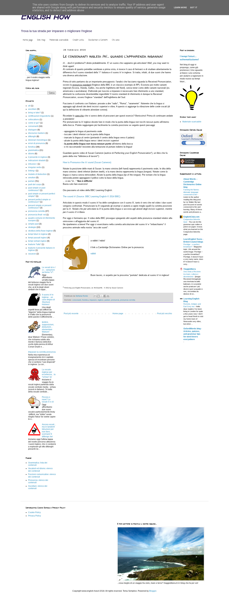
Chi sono (115, 40)
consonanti (76, 300)
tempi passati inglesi (37, 237)
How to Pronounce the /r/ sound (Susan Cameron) (87, 162)
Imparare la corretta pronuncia (42, 352)
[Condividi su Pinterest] (108, 296)
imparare (93, 300)
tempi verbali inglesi (37, 241)
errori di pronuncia (36, 143)
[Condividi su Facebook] (104, 296)
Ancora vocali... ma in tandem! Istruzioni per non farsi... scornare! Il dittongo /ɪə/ (49, 430)
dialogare (32, 130)
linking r (31, 171)
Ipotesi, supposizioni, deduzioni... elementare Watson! (48, 327)
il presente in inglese (37, 157)
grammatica (33, 150)
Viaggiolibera (189, 269)
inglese (100, 300)
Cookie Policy (34, 512)
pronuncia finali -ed (37, 214)
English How (45, 16)
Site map (41, 40)
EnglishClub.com (191, 217)
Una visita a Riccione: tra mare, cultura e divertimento (192, 274)
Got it (193, 7)
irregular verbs (34, 167)
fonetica (85, 300)
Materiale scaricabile (59, 40)
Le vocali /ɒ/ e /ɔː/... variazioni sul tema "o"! (48, 269)
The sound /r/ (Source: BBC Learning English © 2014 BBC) (91, 196)
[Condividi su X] (101, 296)
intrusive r (32, 164)
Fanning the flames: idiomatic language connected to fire (191, 192)
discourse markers (36, 133)
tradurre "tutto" (34, 244)
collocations (33, 119)
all (29, 106)
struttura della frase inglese (40, 231)
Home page (28, 40)
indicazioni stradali (36, 160)
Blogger (152, 591)
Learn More (180, 7)
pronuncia (115, 300)
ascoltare (32, 109)
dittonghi (32, 136)
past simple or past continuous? (36, 189)
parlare (107, 300)
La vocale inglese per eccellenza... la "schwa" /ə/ (48, 373)
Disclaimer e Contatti (98, 40)
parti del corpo (34, 184)
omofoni (32, 177)
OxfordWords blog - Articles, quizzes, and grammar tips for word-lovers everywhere (192, 334)
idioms (31, 153)
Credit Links (78, 40)
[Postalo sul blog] (98, 296)
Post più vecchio (164, 313)
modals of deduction (37, 174)
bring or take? (34, 112)
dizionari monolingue (37, 140)
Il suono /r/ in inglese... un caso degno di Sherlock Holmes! (48, 300)
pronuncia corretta (127, 300)
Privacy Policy (34, 516)
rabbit (93, 253)
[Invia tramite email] (95, 296)
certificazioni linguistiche (39, 116)
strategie (32, 227)
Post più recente (71, 313)
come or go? (34, 123)
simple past (33, 224)
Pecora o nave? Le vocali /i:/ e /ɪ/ (48, 399)
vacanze (32, 254)
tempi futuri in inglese (38, 234)
